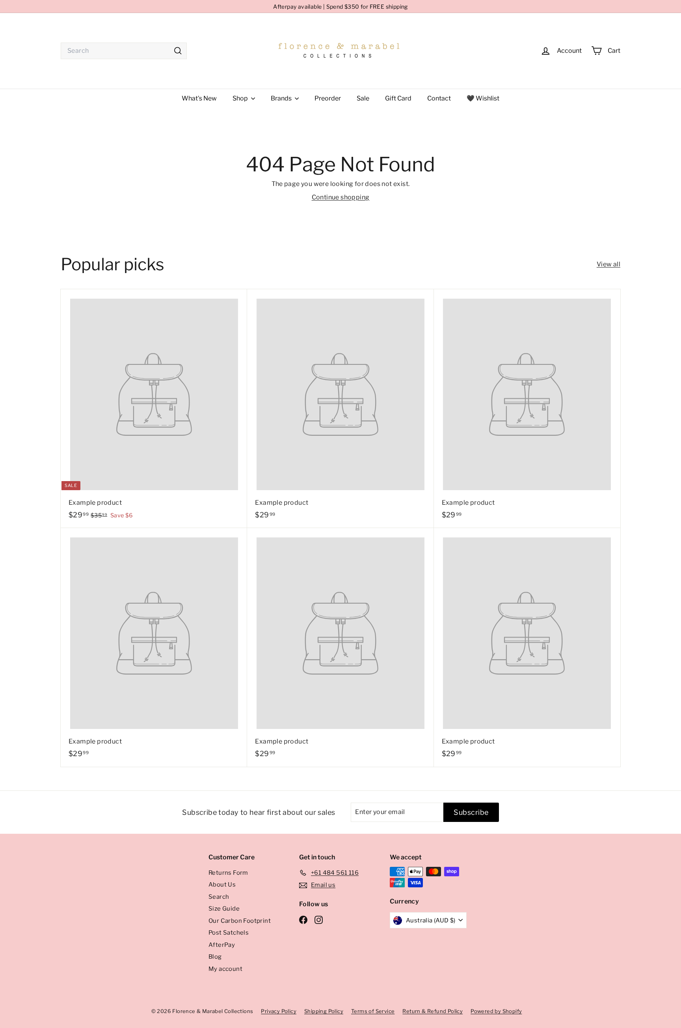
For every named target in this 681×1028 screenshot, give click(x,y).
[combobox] (124, 51)
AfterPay (221, 944)
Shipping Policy (323, 1011)
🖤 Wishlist (483, 98)
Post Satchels (228, 932)
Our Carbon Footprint (239, 920)
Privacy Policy (278, 1011)
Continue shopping (341, 197)
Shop (241, 98)
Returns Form (228, 872)
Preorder (327, 98)
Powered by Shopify (496, 1011)
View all (608, 264)
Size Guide (224, 908)
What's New (199, 98)
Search (218, 896)
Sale (363, 98)
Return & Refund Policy (432, 1011)
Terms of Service (372, 1011)
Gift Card (398, 98)
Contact (439, 98)
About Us (222, 884)
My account (225, 968)
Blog (215, 956)
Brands (282, 98)
